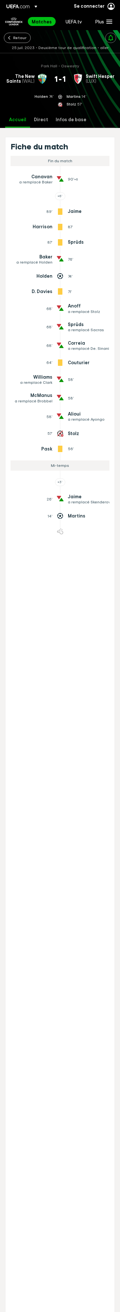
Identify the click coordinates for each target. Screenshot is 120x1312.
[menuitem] (43, 21)
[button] (102, 21)
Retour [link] (20, 37)
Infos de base (71, 119)
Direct (41, 119)
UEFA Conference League (13, 21)
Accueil (17, 119)
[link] (42, 21)
